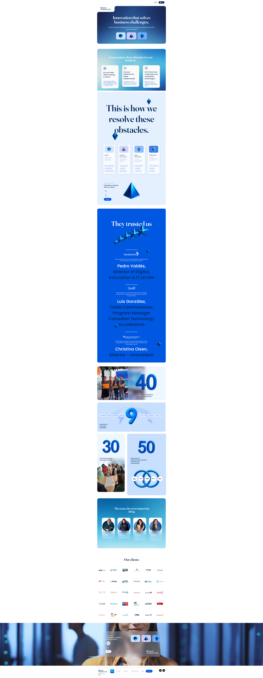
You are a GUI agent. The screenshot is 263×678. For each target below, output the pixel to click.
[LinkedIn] (163, 670)
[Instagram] (160, 670)
